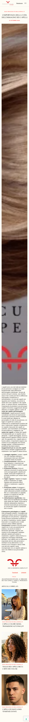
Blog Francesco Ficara (11, 11)
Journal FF (21, 11)
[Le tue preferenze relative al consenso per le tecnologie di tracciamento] (26, 719)
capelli (16, 580)
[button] (25, 3)
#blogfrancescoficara (10, 579)
